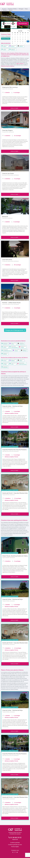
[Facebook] (15, 852)
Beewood (5, 216)
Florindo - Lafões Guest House (11, 302)
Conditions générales (15, 842)
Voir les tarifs (14, 108)
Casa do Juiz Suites (8, 173)
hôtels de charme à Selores (7, 66)
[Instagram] (13, 852)
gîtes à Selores (20, 63)
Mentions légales (15, 846)
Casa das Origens (7, 130)
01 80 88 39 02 (15, 837)
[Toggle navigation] (29, 2)
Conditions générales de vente (15, 844)
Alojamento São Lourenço (10, 87)
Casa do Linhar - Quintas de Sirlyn (12, 406)
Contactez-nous (15, 850)
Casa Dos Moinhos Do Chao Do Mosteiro (14, 449)
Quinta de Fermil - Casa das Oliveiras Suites (15, 493)
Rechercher (23, 23)
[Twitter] (17, 852)
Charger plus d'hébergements (14, 330)
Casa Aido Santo (7, 259)
